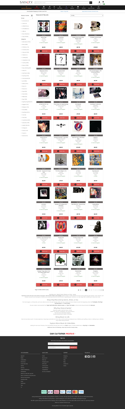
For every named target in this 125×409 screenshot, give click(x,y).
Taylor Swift (49, 305)
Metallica (96, 137)
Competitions (45, 369)
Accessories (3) (25, 20)
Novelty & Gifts (24, 379)
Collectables (92, 325)
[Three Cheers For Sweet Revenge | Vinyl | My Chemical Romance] (61, 94)
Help (64, 359)
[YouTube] (94, 357)
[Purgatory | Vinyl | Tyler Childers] (95, 261)
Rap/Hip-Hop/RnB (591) (26, 101)
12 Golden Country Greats (95, 37)
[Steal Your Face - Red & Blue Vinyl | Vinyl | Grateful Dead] (78, 127)
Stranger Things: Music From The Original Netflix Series (43, 271)
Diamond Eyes (78, 271)
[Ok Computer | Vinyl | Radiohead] (78, 94)
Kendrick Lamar (61, 305)
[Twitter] (89, 357)
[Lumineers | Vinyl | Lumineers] (43, 194)
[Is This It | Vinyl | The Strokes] (78, 161)
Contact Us (65, 363)
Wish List (44, 359)
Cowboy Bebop (95, 204)
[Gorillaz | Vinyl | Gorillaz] (61, 261)
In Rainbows (61, 37)
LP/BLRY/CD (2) (25, 26)
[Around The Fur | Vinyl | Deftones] (43, 127)
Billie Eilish (54, 305)
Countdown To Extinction (95, 104)
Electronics (23, 361)
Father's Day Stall (64, 11)
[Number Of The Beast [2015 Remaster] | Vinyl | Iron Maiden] (61, 194)
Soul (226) (23, 117)
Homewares (23, 371)
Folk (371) (23, 70)
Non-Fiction (91, 8)
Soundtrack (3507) (25, 120)
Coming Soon (45, 365)
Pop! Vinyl (59, 8)
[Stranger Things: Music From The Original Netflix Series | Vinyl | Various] (43, 261)
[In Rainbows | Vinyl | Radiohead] (61, 27)
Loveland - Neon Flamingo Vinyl (44, 237)
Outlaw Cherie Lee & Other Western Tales (78, 38)
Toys (22, 385)
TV (54, 8)
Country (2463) (25, 62)
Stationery (23, 383)
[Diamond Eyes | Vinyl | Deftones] (78, 261)
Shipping (65, 356)
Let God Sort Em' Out (43, 104)
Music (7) (23, 86)
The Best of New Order (78, 237)
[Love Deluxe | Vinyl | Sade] (95, 227)
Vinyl (78, 8)
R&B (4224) (24, 96)
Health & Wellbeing (25, 369)
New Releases (45, 367)
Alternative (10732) (25, 41)
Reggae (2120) (24, 104)
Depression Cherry (44, 70)
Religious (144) (25, 107)
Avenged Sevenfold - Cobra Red (61, 137)
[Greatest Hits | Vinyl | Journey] (61, 227)
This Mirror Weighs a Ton (60, 171)
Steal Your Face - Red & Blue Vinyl (78, 138)
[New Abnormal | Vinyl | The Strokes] (95, 161)
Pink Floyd (100, 302)
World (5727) (24, 135)
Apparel (22, 356)
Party (22, 381)
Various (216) (24, 130)
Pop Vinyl (85, 325)
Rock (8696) (24, 109)
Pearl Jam (93, 305)
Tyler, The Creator (70, 305)
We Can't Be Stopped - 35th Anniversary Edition (95, 71)
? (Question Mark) (61, 70)
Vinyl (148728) (24, 36)
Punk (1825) (24, 94)
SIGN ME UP (73, 347)
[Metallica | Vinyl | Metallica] (95, 127)
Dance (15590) (24, 65)
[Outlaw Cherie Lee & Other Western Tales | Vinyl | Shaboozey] (78, 27)
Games (98, 8)
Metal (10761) (24, 83)
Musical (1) (24, 88)
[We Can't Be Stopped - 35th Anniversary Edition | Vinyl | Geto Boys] (95, 60)
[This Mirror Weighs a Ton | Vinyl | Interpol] (61, 161)
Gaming (72, 8)
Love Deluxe (95, 237)
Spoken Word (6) (25, 125)
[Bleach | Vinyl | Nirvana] (78, 60)
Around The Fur (43, 137)
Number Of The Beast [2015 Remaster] (61, 205)
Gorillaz (61, 271)
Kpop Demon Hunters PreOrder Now (90, 11)
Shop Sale (36, 8)
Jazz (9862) (24, 81)
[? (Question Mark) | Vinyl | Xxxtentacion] (61, 60)
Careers (65, 357)
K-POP (66, 8)
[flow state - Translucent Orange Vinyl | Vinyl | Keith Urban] (43, 161)
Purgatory (95, 271)
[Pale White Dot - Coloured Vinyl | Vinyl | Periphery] (78, 194)
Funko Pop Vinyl (24, 363)
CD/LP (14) (24, 23)
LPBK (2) (23, 31)
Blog (64, 361)
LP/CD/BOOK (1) (25, 28)
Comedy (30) (24, 57)
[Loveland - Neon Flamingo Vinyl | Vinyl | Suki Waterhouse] (43, 227)
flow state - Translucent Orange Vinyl (44, 171)
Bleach (78, 70)
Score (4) (23, 114)
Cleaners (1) (24, 54)
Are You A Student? (46, 371)
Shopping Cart (45, 361)
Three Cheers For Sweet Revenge (61, 104)
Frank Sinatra (67, 303)
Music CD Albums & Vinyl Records (28, 375)
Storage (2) (24, 127)
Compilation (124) (25, 60)
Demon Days (43, 37)
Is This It (78, 171)
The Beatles (94, 302)
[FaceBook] (86, 357)
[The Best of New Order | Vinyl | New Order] (78, 227)
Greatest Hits (61, 237)
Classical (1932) (25, 52)
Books (22, 357)
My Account (44, 357)
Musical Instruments (25, 377)
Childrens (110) (25, 47)
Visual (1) (23, 133)
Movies (43, 8)
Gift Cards (44, 363)
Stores (64, 365)
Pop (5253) (24, 91)
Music (49, 8)
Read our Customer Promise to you (62, 402)
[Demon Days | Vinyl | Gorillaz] (43, 27)
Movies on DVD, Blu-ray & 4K (27, 373)
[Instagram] (91, 357)
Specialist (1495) (25, 122)
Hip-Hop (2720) (25, 75)
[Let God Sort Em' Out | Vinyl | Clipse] (43, 94)
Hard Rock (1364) (25, 73)
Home (43, 356)
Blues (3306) (24, 44)
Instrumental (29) (25, 78)
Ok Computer (78, 104)
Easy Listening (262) (26, 68)
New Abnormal (95, 171)
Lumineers (43, 204)
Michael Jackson (58, 303)
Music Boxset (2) (25, 33)
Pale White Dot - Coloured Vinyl (78, 204)
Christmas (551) (25, 49)
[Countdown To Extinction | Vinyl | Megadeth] (95, 94)
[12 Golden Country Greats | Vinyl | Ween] (95, 27)
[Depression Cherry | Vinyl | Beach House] (43, 60)
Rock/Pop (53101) (25, 112)
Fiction (84, 8)
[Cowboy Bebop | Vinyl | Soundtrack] (95, 194)
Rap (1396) (24, 99)
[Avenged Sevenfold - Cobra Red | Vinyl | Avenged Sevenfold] (61, 127)
